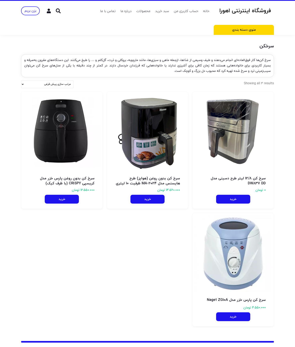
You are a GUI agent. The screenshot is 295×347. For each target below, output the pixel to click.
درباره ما (125, 11)
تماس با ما (108, 11)
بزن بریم (30, 11)
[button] (62, 199)
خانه (206, 11)
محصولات (143, 11)
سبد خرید (162, 11)
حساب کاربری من (186, 11)
